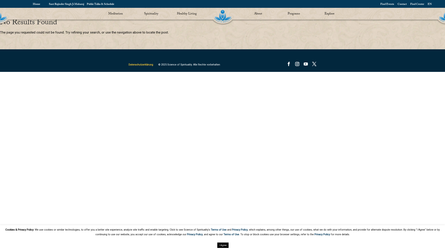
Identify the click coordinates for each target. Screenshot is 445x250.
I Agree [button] (222, 245)
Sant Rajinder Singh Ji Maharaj (66, 4)
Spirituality (151, 14)
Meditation (115, 14)
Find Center (417, 4)
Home (36, 4)
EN (430, 4)
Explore (329, 14)
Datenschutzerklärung (141, 64)
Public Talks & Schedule (100, 4)
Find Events (387, 4)
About (258, 14)
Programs (294, 14)
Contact (402, 4)
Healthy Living (187, 14)
